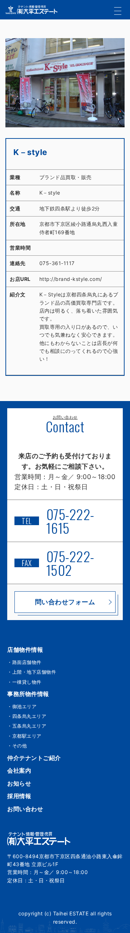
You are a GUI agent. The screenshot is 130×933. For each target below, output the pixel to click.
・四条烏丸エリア (26, 716)
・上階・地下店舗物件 (31, 672)
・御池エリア (21, 706)
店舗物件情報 (25, 649)
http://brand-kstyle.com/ (70, 279)
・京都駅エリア (24, 736)
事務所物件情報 (28, 693)
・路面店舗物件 (24, 662)
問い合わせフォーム (65, 602)
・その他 (17, 745)
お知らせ (19, 783)
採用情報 (19, 796)
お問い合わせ (25, 809)
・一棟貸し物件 (24, 682)
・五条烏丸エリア (26, 726)
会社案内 (19, 770)
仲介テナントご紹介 (34, 757)
